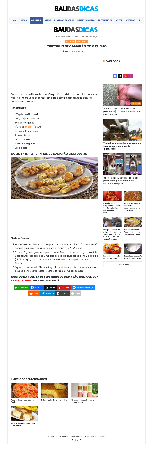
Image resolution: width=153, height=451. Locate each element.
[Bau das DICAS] (76, 8)
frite (63, 267)
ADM (66, 51)
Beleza (118, 20)
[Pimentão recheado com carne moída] (112, 249)
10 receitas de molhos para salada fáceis (82, 401)
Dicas (24, 20)
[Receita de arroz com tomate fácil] (24, 390)
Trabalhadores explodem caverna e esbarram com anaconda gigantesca (122, 146)
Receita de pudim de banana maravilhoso (23, 424)
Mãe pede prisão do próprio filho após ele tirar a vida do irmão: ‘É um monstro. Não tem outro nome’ (112, 234)
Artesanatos (105, 20)
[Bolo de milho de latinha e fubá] (54, 390)
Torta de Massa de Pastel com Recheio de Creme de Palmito (132, 231)
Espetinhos (81, 41)
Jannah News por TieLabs (95, 437)
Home (14, 20)
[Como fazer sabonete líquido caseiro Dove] (133, 249)
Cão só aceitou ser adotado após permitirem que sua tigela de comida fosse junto (120, 180)
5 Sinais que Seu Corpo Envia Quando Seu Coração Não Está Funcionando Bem (111, 208)
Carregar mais (123, 264)
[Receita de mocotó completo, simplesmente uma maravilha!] (133, 196)
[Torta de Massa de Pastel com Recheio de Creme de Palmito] (133, 222)
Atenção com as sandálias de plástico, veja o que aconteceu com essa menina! (122, 111)
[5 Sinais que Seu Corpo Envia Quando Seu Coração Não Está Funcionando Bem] (112, 196)
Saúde (48, 20)
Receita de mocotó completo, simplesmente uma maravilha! (132, 206)
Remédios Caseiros (64, 20)
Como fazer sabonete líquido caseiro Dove (133, 257)
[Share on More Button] (73, 293)
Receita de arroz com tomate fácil (23, 401)
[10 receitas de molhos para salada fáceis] (84, 390)
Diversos (130, 20)
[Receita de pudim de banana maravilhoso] (24, 413)
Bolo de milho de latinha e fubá (54, 400)
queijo (28, 126)
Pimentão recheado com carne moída (111, 257)
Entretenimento (86, 20)
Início (60, 37)
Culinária (36, 20)
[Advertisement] (54, 76)
